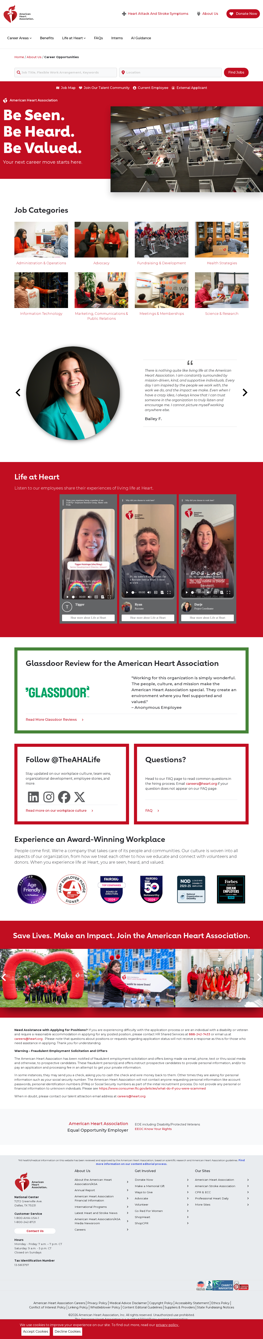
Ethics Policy (220, 1303)
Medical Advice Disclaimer (128, 1303)
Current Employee (153, 88)
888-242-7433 (199, 1034)
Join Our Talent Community (107, 88)
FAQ (150, 811)
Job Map (68, 88)
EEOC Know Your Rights (153, 1129)
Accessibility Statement (192, 1303)
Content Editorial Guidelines (142, 1307)
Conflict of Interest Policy (47, 1307)
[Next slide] (244, 392)
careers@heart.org (202, 784)
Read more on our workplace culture (56, 811)
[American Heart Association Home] (36, 14)
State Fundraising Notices (215, 1307)
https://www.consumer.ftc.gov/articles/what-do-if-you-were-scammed (152, 1088)
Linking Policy (78, 1307)
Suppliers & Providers (180, 1307)
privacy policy (167, 1325)
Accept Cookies (35, 1331)
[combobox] (65, 72)
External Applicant (191, 88)
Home (19, 57)
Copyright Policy (161, 1303)
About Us (210, 14)
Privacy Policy (97, 1303)
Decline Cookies (68, 1331)
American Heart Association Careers (59, 1303)
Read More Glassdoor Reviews (51, 720)
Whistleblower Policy (105, 1307)
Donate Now (246, 14)
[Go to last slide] (18, 392)
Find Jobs (236, 72)
